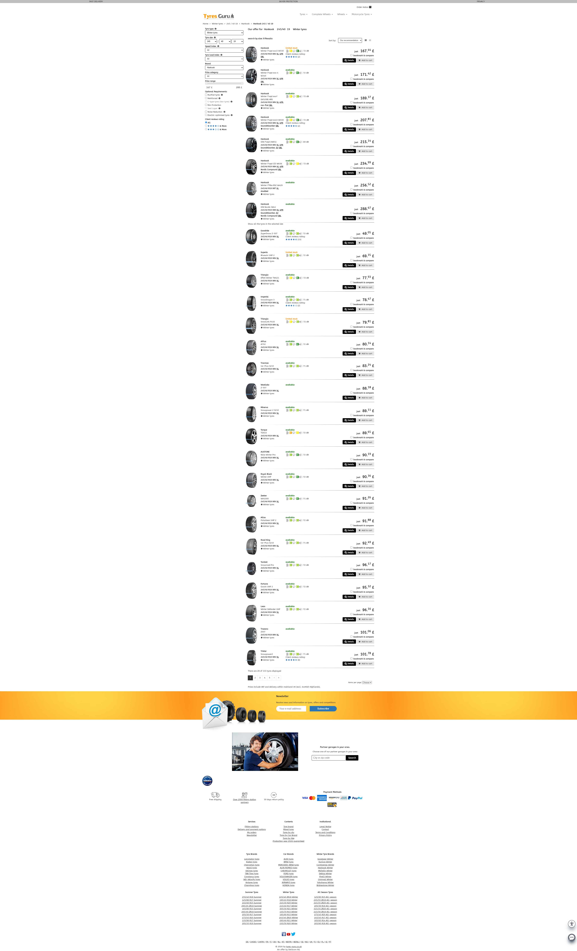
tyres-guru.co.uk (294, 946)
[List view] (366, 40)
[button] (571, 923)
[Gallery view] (370, 40)
